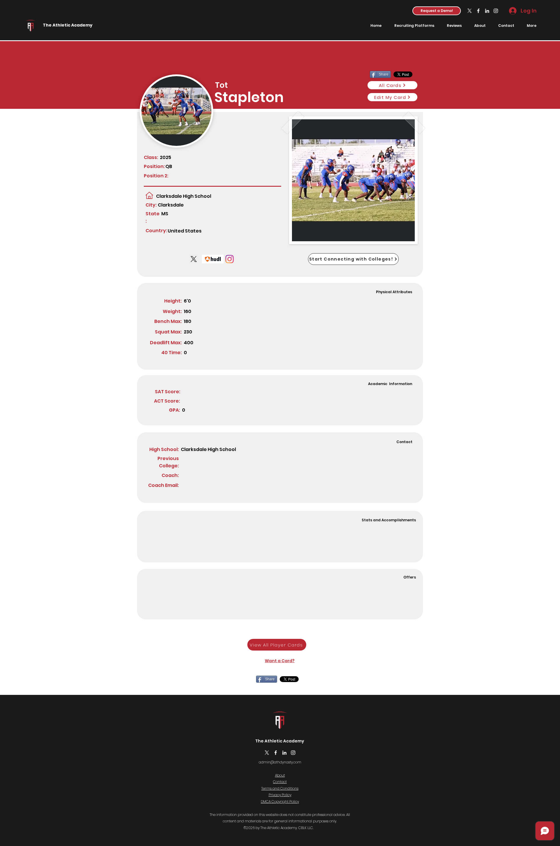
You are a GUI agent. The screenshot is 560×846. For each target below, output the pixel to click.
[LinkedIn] (487, 11)
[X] (470, 11)
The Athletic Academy (67, 25)
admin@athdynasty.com (280, 762)
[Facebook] (478, 11)
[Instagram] (496, 11)
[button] (436, 10)
